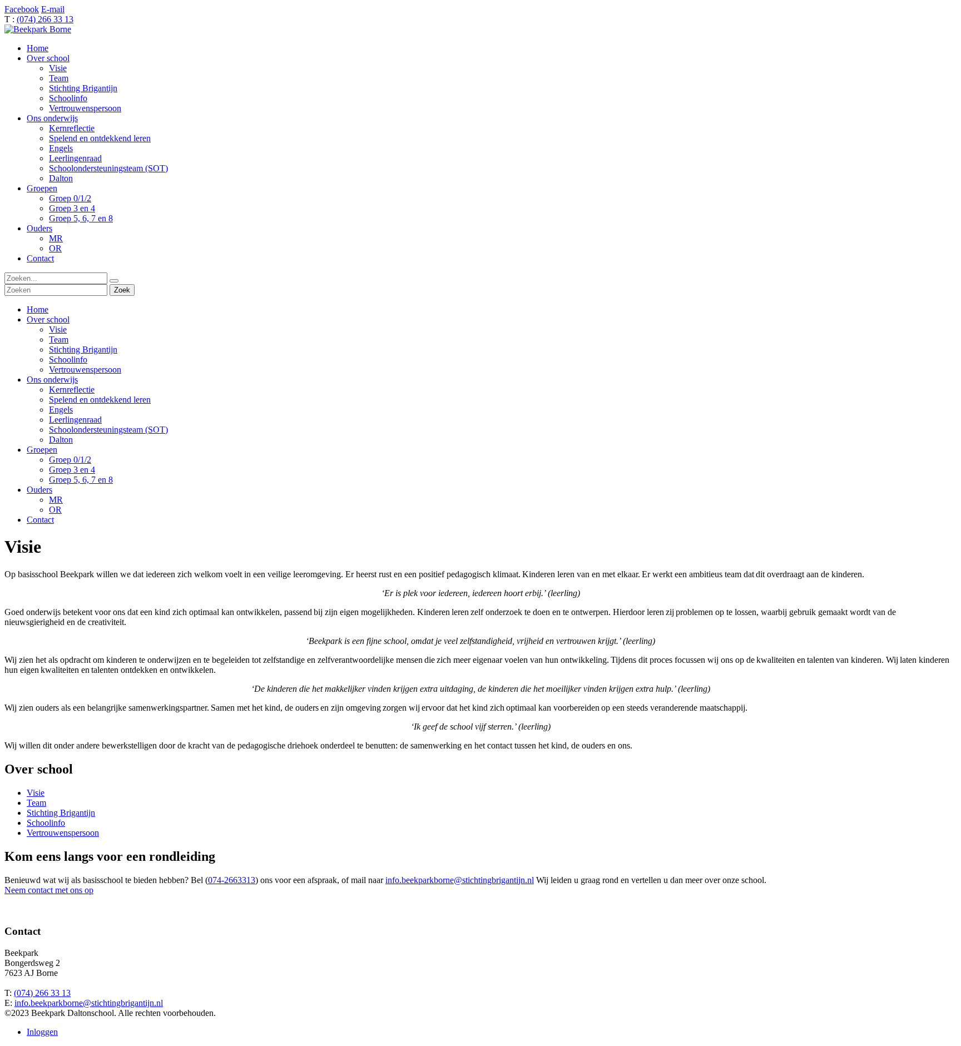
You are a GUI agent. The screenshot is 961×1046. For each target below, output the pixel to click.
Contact (40, 519)
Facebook (21, 9)
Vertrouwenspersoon (85, 369)
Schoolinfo (68, 359)
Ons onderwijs (52, 379)
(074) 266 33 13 (45, 19)
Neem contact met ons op (48, 890)
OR (55, 509)
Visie (58, 329)
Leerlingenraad (75, 419)
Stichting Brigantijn (83, 349)
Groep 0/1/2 (70, 459)
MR (56, 499)
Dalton (61, 439)
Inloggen (42, 1032)
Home (37, 309)
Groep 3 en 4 (72, 469)
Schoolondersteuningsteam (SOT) (108, 429)
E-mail (53, 9)
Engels (61, 409)
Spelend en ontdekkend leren (100, 399)
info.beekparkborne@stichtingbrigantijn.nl (459, 880)
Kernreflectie (72, 389)
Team (58, 339)
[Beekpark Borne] (37, 29)
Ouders (39, 489)
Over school (48, 319)
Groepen (42, 449)
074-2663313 (231, 880)
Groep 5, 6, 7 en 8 (81, 479)
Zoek (122, 290)
